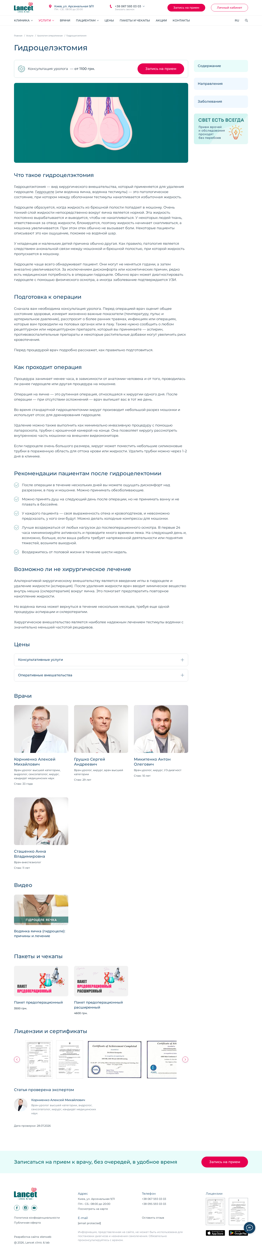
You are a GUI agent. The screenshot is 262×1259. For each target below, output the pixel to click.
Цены (109, 20)
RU (237, 20)
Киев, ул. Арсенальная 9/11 (74, 6)
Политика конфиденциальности (37, 1217)
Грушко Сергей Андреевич (89, 762)
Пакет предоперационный (38, 1002)
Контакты (181, 20)
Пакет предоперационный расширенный (98, 1004)
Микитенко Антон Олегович (152, 762)
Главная (18, 35)
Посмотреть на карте (93, 1209)
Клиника (22, 20)
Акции (161, 20)
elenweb (45, 1237)
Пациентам (86, 20)
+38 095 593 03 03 (154, 1204)
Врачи (65, 20)
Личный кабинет (229, 7)
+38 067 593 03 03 (128, 6)
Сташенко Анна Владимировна (30, 854)
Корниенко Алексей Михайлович (34, 762)
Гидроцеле (44, 192)
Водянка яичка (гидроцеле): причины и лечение (39, 933)
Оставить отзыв (153, 1217)
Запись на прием (186, 7)
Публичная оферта (27, 1222)
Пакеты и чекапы (135, 20)
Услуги (45, 20)
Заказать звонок (124, 9)
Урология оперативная (50, 35)
